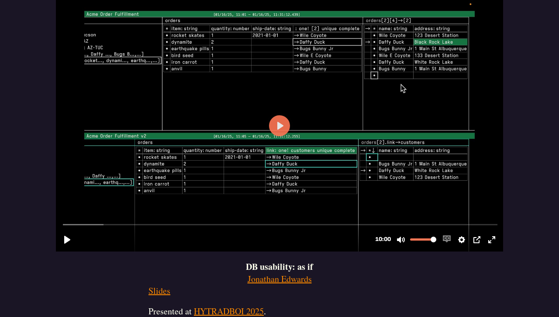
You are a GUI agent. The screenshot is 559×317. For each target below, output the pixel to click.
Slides (159, 290)
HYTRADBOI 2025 (229, 311)
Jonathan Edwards (280, 279)
